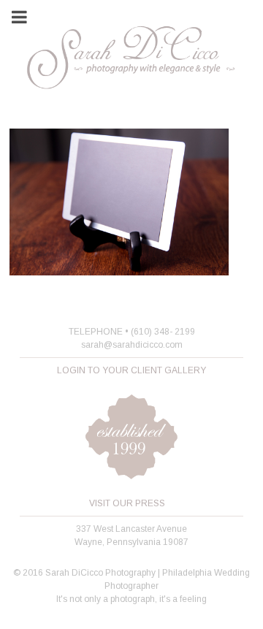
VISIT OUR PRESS (127, 503)
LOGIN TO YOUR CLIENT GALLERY (131, 370)
